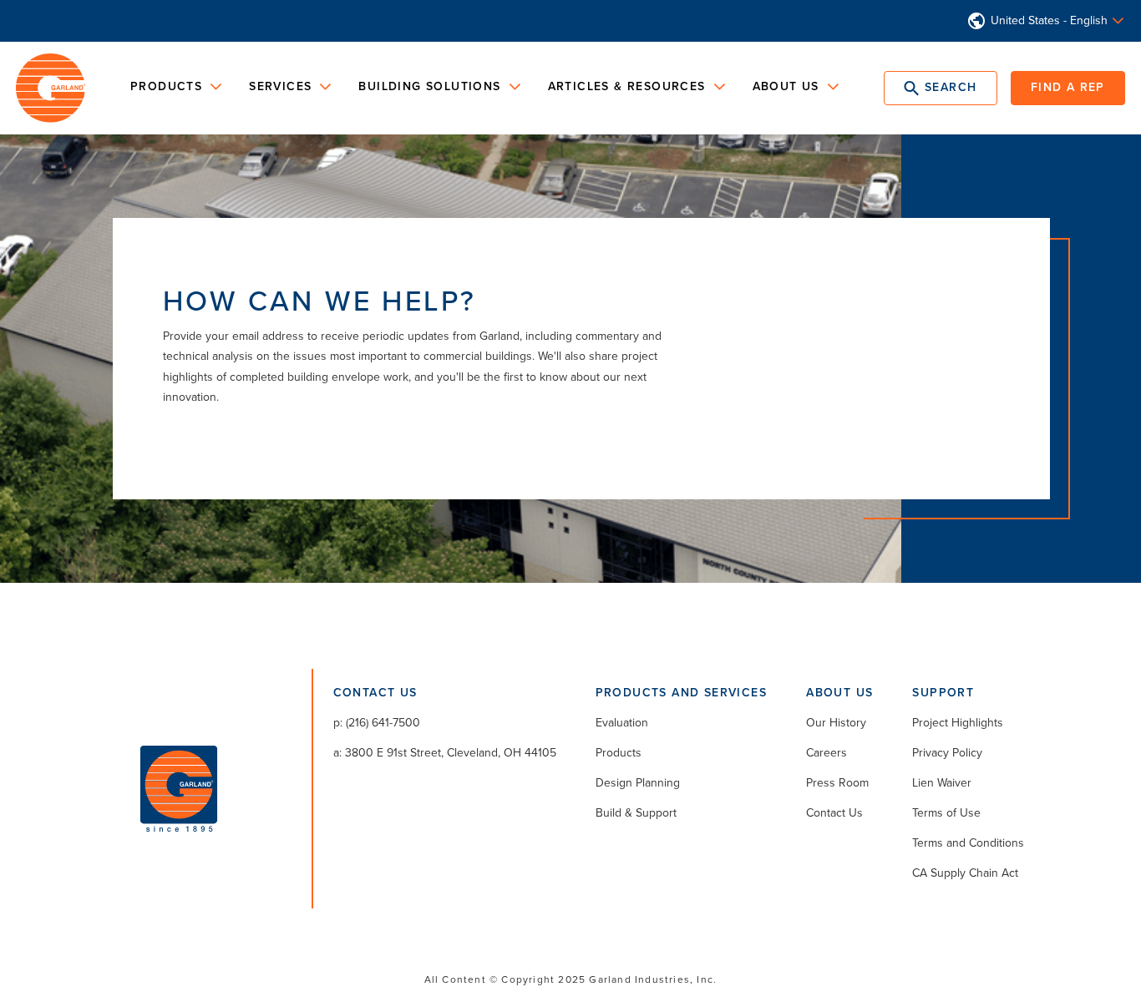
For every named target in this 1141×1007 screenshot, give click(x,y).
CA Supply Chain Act (965, 873)
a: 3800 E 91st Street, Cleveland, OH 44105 (444, 753)
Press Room (837, 783)
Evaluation (622, 722)
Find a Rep (1068, 87)
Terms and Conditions (968, 843)
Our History (836, 722)
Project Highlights (957, 722)
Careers (826, 753)
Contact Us (834, 813)
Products (618, 753)
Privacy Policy (947, 753)
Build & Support (636, 813)
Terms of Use (946, 813)
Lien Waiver (941, 783)
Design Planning (638, 783)
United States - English (1049, 21)
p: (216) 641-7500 (376, 722)
